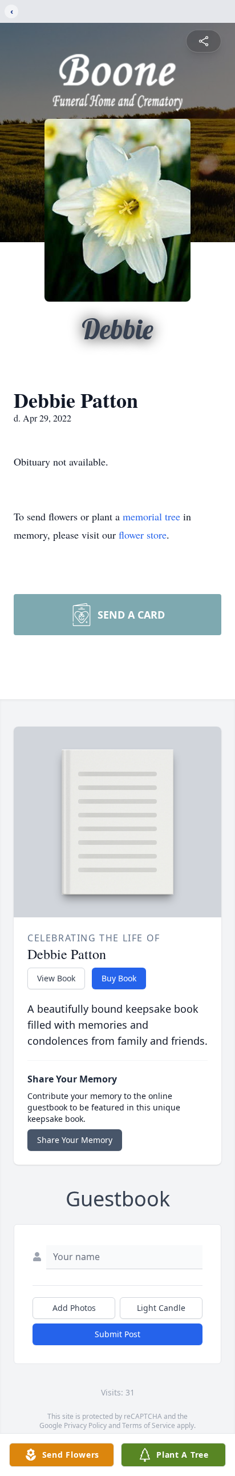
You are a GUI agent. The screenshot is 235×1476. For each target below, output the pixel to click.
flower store (143, 535)
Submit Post (117, 1334)
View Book (56, 978)
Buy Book (119, 978)
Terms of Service (148, 1425)
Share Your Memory (74, 1139)
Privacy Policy (85, 1425)
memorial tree (151, 516)
